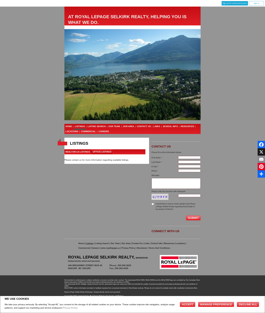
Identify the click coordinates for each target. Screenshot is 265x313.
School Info (170, 126)
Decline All (248, 304)
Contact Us (144, 126)
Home (68, 126)
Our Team (114, 126)
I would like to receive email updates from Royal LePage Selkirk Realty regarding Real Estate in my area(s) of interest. (175, 206)
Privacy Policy (70, 308)
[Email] (261, 159)
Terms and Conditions (159, 248)
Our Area (128, 126)
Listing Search (97, 126)
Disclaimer (142, 248)
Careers (104, 131)
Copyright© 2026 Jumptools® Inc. (76, 296)
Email (141, 265)
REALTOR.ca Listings (77, 152)
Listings (80, 126)
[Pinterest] (261, 166)
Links (157, 126)
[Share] (261, 174)
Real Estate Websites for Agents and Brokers (107, 296)
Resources (187, 126)
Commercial (88, 131)
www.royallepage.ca (110, 248)
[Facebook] (261, 144)
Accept (187, 304)
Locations (71, 131)
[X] (261, 152)
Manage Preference (216, 304)
